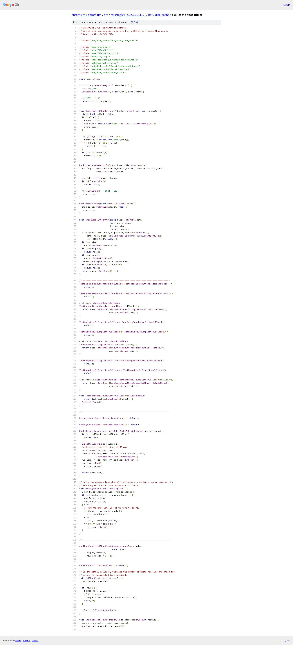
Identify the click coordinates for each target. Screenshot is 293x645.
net (150, 15)
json (287, 640)
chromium (78, 15)
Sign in (287, 4)
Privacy (26, 640)
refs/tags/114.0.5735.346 (126, 15)
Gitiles (18, 640)
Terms (35, 640)
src (106, 15)
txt (280, 640)
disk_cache (162, 15)
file (134, 22)
